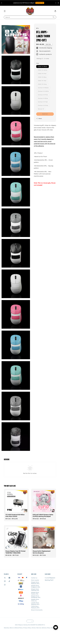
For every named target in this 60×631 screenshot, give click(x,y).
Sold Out (45, 114)
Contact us (34, 578)
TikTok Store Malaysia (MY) (35, 607)
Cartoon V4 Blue (43, 98)
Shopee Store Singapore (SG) (35, 586)
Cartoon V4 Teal (43, 102)
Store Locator (35, 580)
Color (37, 63)
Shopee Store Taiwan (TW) (35, 593)
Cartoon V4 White (43, 91)
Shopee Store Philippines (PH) (35, 596)
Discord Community (36, 610)
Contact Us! (40, 3)
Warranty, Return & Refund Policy (13, 627)
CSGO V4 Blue (42, 77)
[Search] (53, 17)
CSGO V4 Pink (42, 73)
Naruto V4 (41, 109)
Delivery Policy (46, 627)
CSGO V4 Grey (42, 84)
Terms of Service (36, 627)
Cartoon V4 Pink (43, 94)
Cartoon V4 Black (43, 87)
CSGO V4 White (42, 70)
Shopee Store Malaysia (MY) (35, 582)
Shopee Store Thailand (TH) (35, 589)
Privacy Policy (27, 627)
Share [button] (40, 118)
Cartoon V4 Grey (43, 105)
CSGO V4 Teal (42, 80)
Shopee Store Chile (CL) (35, 600)
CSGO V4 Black (42, 66)
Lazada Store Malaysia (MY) (35, 603)
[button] (4, 11)
